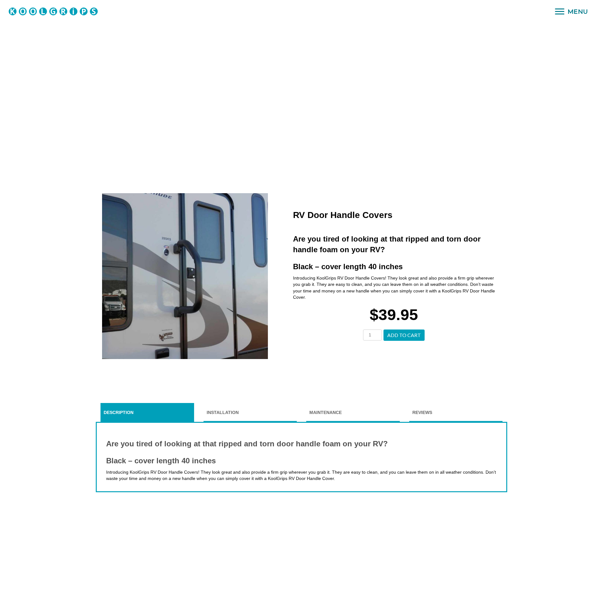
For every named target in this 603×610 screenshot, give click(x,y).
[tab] (147, 412)
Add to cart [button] (404, 335)
